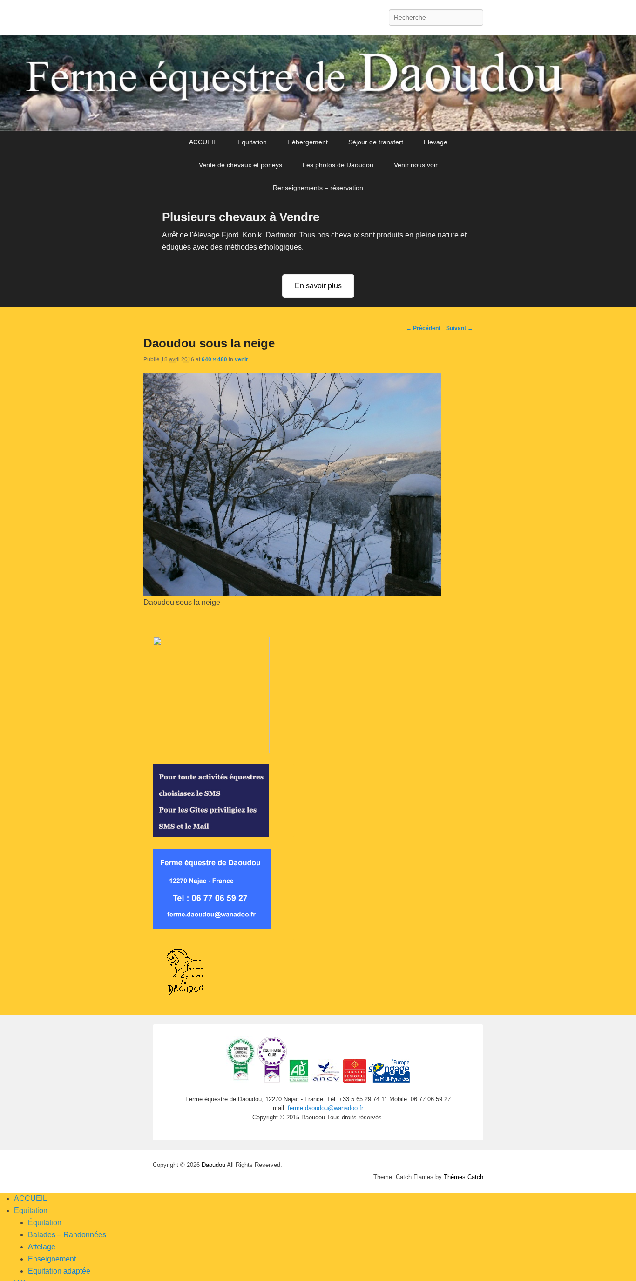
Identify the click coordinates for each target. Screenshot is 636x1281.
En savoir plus (318, 286)
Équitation (44, 1223)
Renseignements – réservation (318, 187)
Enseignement (52, 1259)
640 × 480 (214, 359)
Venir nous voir (416, 165)
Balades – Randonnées (67, 1235)
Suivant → (459, 328)
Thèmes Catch (463, 1176)
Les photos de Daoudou (338, 165)
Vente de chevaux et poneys (240, 165)
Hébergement (307, 142)
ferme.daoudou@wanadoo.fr (325, 1108)
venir (241, 359)
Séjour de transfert (375, 142)
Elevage (435, 142)
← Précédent (423, 328)
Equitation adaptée (59, 1271)
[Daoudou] (318, 83)
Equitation (252, 142)
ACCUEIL (203, 142)
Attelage (41, 1247)
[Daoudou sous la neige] (292, 594)
